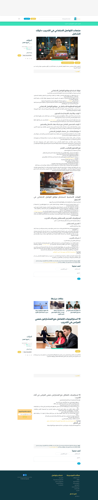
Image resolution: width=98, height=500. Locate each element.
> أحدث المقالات (76, 477)
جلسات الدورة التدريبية (70, 158)
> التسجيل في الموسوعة (58, 479)
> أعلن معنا (61, 477)
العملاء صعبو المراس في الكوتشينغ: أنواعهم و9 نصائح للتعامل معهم (61, 421)
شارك (19, 55)
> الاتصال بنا (61, 485)
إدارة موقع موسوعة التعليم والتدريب (50, 262)
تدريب (25, 48)
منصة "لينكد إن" (46, 244)
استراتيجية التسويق (52, 119)
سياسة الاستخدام (20, 477)
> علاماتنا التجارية (59, 483)
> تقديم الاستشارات (76, 486)
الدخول (33, 18)
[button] (57, 71)
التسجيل (27, 18)
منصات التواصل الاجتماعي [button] (67, 62)
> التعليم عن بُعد (76, 483)
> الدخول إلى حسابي (59, 481)
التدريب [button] (77, 62)
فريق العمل (25, 42)
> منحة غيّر (77, 496)
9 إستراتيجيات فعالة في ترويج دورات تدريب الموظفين (64, 252)
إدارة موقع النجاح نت (53, 447)
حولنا (31, 477)
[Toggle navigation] (19, 19)
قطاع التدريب (69, 100)
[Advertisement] (49, 8)
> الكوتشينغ (77, 485)
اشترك (24, 416)
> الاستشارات (77, 488)
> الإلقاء (78, 479)
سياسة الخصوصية (26, 477)
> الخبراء (78, 490)
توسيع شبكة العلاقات (38, 211)
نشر (79, 278)
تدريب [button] (78, 351)
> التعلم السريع (76, 481)
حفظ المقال (28, 49)
